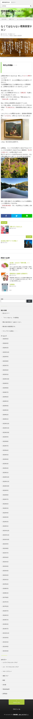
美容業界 (19, 35)
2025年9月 (5, 356)
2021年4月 (5, 566)
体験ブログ (12, 34)
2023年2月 (5, 468)
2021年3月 (5, 570)
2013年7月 (5, 628)
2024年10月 (6, 379)
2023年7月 (5, 445)
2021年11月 (6, 535)
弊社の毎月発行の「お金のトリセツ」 (12, 322)
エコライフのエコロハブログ (10, 662)
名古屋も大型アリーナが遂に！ (9, 241)
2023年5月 (5, 454)
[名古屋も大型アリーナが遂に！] (28, 244)
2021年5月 (5, 561)
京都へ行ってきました (16, 226)
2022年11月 (6, 481)
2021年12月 (6, 530)
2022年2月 (5, 521)
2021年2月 (5, 575)
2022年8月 (5, 495)
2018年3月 (5, 593)
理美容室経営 (6, 689)
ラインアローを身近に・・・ (10, 331)
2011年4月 (5, 646)
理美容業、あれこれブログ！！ (13, 12)
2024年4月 (5, 405)
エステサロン (5, 35)
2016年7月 (5, 611)
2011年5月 (5, 642)
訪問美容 (5, 693)
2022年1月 (5, 526)
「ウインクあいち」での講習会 (11, 317)
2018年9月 (5, 588)
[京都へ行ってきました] (5, 230)
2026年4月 (5, 343)
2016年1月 (5, 615)
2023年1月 (5, 472)
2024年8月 (5, 388)
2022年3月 (5, 517)
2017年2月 (5, 606)
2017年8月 (5, 597)
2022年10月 (6, 486)
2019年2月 (5, 584)
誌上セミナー (6, 313)
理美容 (11, 35)
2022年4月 (5, 512)
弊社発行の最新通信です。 (9, 326)
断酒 (4, 680)
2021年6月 (5, 557)
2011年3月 (5, 651)
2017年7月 (5, 602)
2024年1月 (5, 419)
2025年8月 (5, 361)
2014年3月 (5, 624)
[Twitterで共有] (16, 216)
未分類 (4, 684)
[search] (30, 6)
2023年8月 (5, 441)
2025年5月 (5, 374)
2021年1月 (5, 579)
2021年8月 (5, 548)
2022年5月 (5, 508)
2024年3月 (5, 410)
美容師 (15, 35)
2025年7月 (5, 365)
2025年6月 (5, 370)
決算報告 (12, 284)
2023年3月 (5, 463)
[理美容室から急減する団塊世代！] (5, 277)
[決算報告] (5, 287)
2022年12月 (6, 477)
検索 (2, 299)
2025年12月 (6, 352)
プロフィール (16, 709)
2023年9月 (5, 437)
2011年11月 (6, 633)
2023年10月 (6, 432)
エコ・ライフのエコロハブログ (11, 667)
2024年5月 (5, 401)
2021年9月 (5, 544)
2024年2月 (5, 414)
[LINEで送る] (27, 216)
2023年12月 (6, 423)
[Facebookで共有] (6, 216)
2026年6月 (5, 338)
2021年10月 (6, 539)
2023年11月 (6, 428)
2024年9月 (5, 383)
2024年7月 (5, 392)
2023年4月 (5, 459)
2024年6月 (5, 396)
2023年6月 (5, 450)
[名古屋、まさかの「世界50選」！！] (5, 266)
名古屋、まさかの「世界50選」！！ (20, 262)
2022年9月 (5, 490)
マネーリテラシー (7, 671)
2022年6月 (5, 504)
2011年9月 (5, 637)
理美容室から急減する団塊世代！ (19, 273)
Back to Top (16, 702)
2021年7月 (5, 553)
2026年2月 (5, 347)
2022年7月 (5, 499)
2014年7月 (5, 619)
